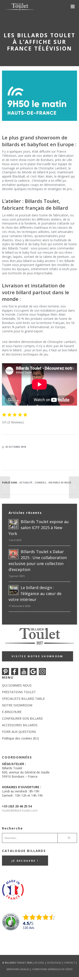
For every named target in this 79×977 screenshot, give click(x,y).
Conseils (40, 482)
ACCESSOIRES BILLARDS (20, 725)
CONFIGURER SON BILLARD (22, 718)
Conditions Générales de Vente (52, 969)
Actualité (26, 482)
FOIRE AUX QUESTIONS (19, 732)
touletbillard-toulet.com (20, 810)
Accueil (39, 962)
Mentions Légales (18, 969)
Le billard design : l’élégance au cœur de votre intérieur (35, 593)
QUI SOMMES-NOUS (17, 685)
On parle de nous (59, 482)
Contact (69, 962)
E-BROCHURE (12, 712)
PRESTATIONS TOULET (19, 692)
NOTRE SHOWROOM (17, 705)
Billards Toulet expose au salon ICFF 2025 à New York (39, 527)
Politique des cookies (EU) (20, 738)
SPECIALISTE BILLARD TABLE (23, 698)
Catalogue (54, 962)
